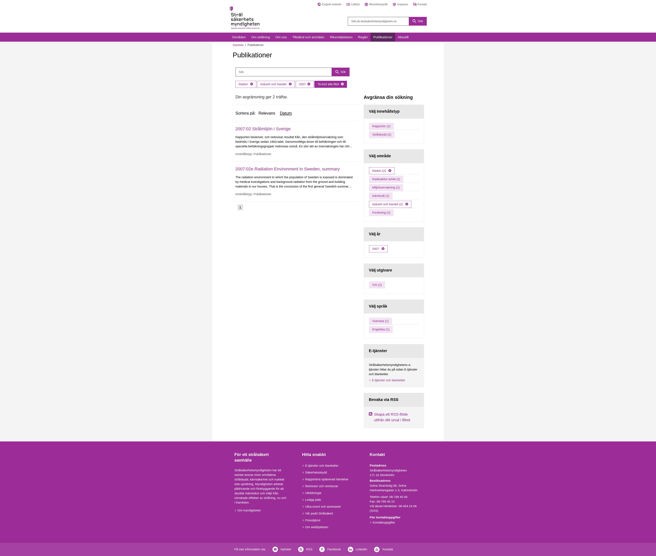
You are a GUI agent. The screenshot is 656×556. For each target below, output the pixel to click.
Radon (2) (379, 170)
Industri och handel (273, 84)
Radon (244, 84)
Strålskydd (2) (381, 134)
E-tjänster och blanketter (388, 380)
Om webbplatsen (316, 527)
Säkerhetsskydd (316, 472)
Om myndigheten (249, 510)
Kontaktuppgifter (384, 522)
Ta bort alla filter (328, 84)
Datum (286, 113)
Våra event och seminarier (323, 506)
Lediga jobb (313, 500)
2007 (302, 84)
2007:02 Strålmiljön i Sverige (263, 128)
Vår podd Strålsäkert (319, 513)
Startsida (238, 45)
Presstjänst (312, 520)
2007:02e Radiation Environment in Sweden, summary (287, 168)
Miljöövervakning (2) (386, 187)
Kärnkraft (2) (380, 196)
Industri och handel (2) (388, 204)
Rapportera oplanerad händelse (326, 479)
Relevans (266, 113)
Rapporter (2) (381, 126)
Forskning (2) (381, 212)
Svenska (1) (380, 321)
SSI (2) (377, 285)
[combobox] (387, 21)
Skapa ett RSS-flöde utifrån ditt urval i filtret (392, 417)
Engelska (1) (381, 329)
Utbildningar (313, 493)
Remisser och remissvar (321, 486)
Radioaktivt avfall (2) (386, 179)
